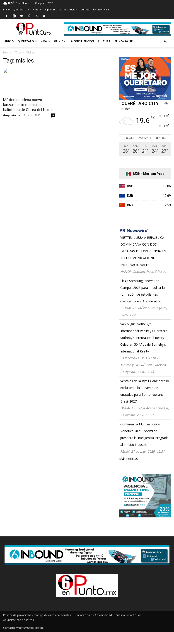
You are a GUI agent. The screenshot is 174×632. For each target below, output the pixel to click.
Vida (35, 9)
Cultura (85, 9)
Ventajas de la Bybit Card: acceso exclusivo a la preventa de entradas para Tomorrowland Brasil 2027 (144, 391)
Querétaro (19, 9)
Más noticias (128, 458)
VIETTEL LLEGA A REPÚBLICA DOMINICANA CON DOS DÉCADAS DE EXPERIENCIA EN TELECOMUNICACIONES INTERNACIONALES (143, 251)
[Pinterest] (29, 16)
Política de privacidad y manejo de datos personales (37, 615)
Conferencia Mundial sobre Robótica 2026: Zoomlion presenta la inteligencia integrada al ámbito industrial (144, 434)
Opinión (50, 9)
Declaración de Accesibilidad (93, 615)
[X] (36, 16)
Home (7, 52)
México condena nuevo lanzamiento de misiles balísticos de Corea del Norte (28, 104)
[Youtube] (44, 16)
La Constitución (67, 9)
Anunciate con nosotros (18, 620)
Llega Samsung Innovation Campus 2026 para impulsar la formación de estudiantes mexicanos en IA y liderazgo (142, 291)
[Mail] (21, 16)
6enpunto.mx (11, 115)
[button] (165, 41)
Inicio (6, 9)
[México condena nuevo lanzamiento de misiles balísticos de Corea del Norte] (29, 81)
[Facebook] (6, 16)
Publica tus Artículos (128, 615)
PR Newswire (101, 9)
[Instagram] (14, 16)
